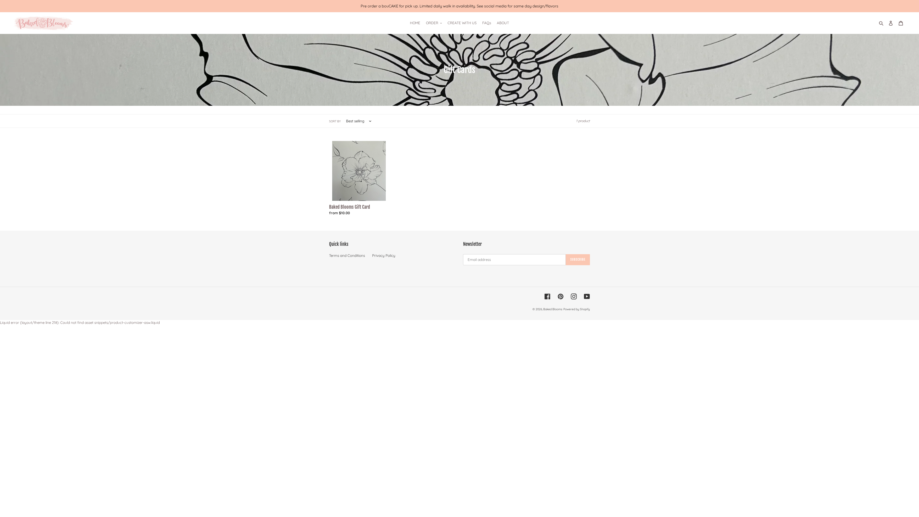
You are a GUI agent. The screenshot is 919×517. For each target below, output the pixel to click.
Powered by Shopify (576, 309)
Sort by (335, 121)
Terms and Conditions (347, 255)
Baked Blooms (552, 309)
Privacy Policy (383, 255)
